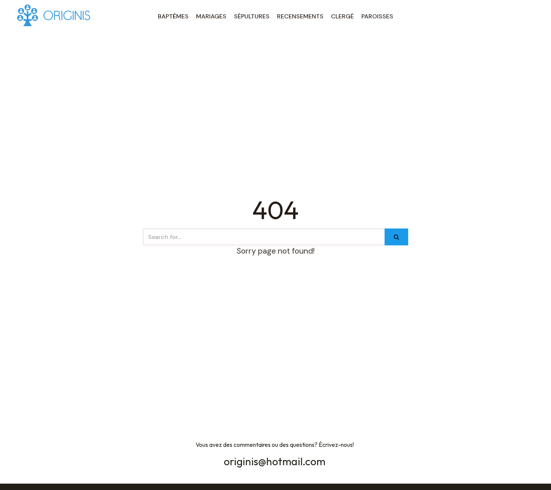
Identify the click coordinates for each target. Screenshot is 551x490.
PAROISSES (377, 16)
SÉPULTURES (252, 16)
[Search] (396, 236)
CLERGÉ (342, 16)
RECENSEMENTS (300, 16)
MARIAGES (211, 16)
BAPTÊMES (173, 16)
